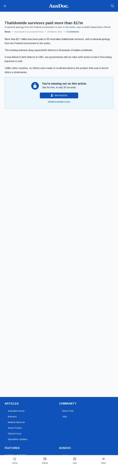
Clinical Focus (14, 433)
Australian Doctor (16, 411)
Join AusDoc (61, 95)
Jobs (64, 416)
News (8, 31)
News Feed (67, 411)
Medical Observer (16, 422)
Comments (72, 31)
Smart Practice (15, 428)
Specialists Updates (17, 439)
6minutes (12, 416)
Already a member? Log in (59, 102)
